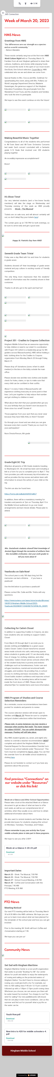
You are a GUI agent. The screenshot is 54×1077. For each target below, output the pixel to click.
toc (3, 12)
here (36, 217)
